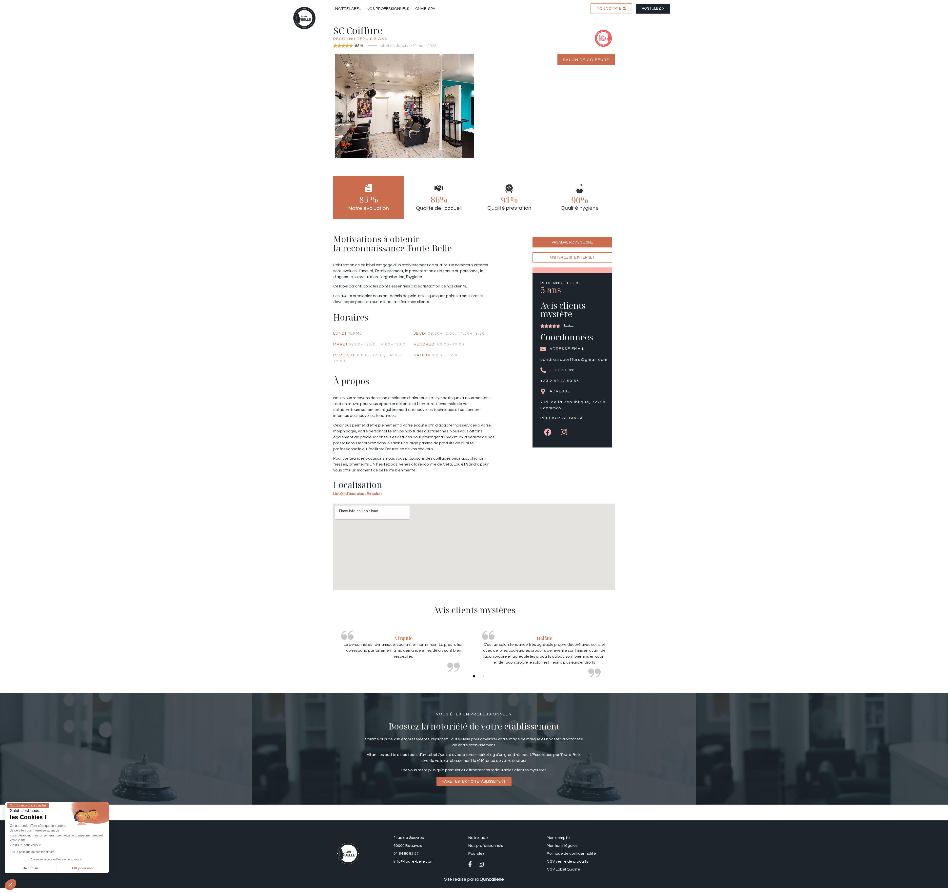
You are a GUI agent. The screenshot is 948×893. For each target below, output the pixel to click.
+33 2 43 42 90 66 (559, 381)
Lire (568, 325)
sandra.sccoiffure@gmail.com (574, 360)
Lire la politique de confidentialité (32, 852)
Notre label (348, 9)
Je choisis (31, 868)
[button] (474, 676)
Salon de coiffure (586, 60)
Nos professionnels (388, 9)
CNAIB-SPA (425, 9)
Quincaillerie (492, 879)
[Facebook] (547, 432)
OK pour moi (82, 868)
